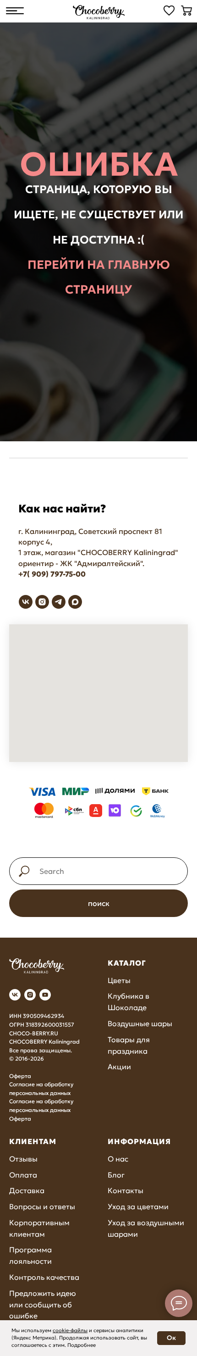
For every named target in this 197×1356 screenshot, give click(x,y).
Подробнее (81, 1345)
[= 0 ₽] (186, 10)
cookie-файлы (70, 1330)
